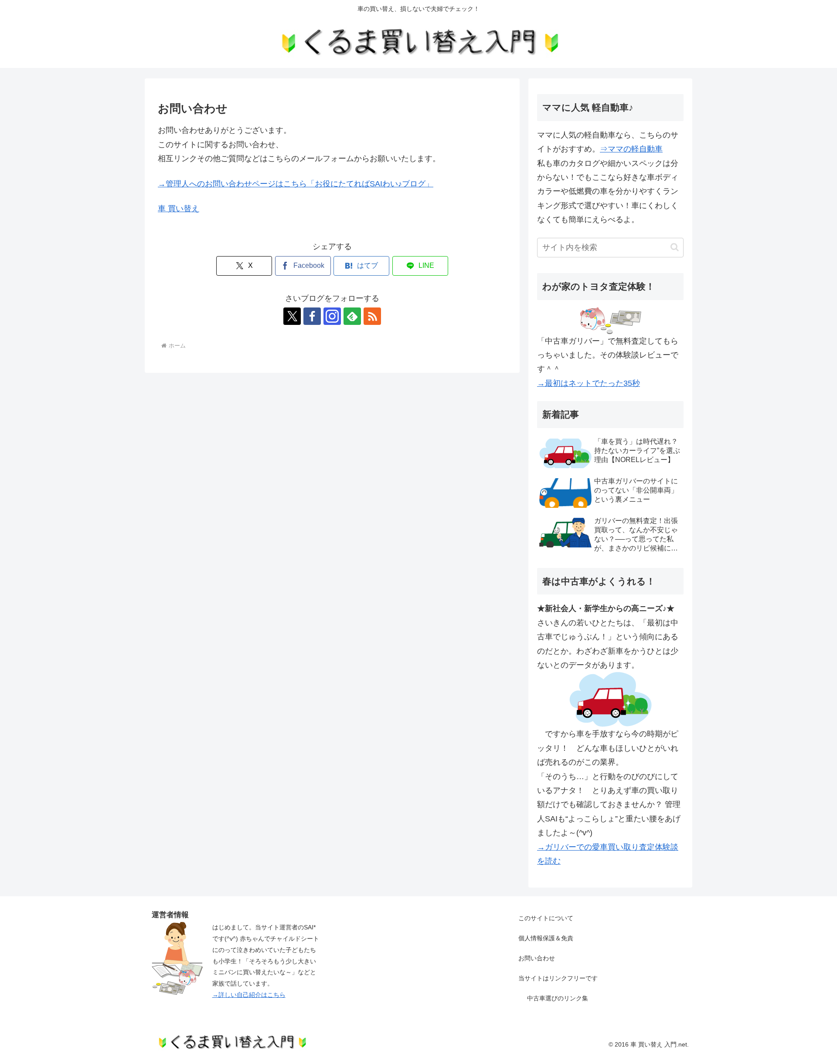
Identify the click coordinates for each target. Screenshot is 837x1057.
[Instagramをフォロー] (332, 316)
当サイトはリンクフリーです (558, 978)
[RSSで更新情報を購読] (372, 316)
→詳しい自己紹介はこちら (249, 994)
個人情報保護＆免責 (545, 938)
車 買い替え (178, 208)
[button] (674, 247)
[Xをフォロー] (292, 316)
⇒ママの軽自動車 (631, 149)
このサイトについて (545, 918)
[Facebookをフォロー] (312, 316)
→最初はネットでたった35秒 (588, 383)
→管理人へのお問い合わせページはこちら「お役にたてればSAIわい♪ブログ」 (295, 183)
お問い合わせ (536, 958)
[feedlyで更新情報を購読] (352, 316)
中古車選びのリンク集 (557, 998)
